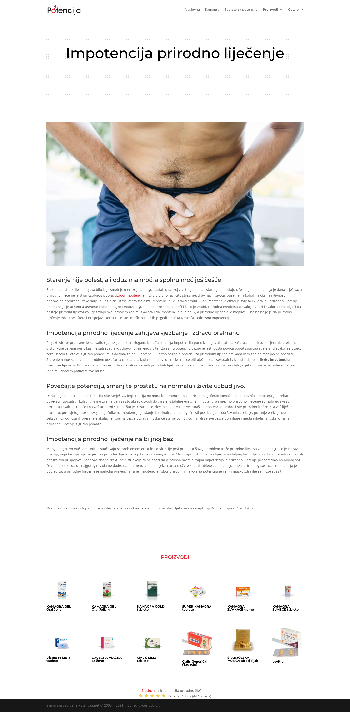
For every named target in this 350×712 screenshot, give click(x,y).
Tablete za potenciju (241, 10)
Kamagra (212, 10)
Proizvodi (270, 10)
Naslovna (192, 10)
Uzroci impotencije (130, 295)
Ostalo (293, 10)
